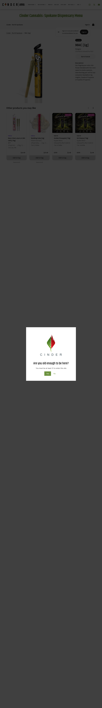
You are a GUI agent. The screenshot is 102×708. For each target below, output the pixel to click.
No (54, 374)
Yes (47, 374)
